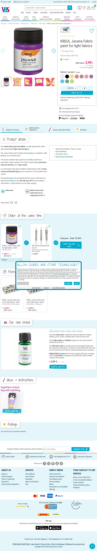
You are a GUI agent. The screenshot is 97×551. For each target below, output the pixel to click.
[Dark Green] (67, 81)
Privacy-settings (54, 482)
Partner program (7, 476)
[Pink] (86, 76)
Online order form (55, 474)
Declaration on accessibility (58, 487)
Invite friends (29, 476)
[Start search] (69, 7)
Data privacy (36, 288)
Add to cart (75, 93)
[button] (3, 51)
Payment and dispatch (56, 476)
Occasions (43, 12)
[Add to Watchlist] (91, 30)
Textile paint (34, 23)
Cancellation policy (55, 479)
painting (33, 183)
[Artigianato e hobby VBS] (5, 9)
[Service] (79, 7)
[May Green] (72, 81)
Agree (77, 283)
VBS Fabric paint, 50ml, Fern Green (66, 330)
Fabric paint (42, 23)
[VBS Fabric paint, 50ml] (25, 349)
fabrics (26, 149)
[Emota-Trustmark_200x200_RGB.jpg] (76, 505)
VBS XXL (28, 12)
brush (85, 354)
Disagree (68, 283)
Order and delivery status (81, 485)
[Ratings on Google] (22, 505)
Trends (35, 12)
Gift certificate (30, 474)
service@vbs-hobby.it (85, 480)
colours (74, 340)
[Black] (67, 76)
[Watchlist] (84, 7)
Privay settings (23, 283)
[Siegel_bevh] (50, 506)
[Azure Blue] (62, 81)
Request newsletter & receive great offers (24, 449)
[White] (62, 76)
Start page (3, 23)
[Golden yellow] (72, 76)
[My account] (88, 7)
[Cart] (93, 7)
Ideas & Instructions (56, 12)
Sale (74, 12)
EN (95, 2)
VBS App (52, 489)
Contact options (78, 482)
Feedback (76, 488)
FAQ (26, 484)
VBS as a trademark (8, 479)
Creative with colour (13, 23)
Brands (68, 12)
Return (51, 484)
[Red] (77, 76)
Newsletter (28, 479)
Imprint (46, 288)
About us (4, 474)
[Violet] (91, 76)
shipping (90, 67)
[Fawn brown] (82, 76)
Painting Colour (25, 23)
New (22, 12)
